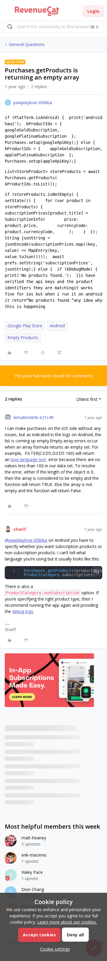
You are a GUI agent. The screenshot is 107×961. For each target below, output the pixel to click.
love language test (28, 459)
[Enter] (10, 27)
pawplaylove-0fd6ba (32, 102)
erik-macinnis (34, 855)
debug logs (22, 611)
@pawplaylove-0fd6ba (26, 540)
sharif (19, 529)
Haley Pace (32, 872)
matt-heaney (33, 838)
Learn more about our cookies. (67, 922)
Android (57, 325)
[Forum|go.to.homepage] (37, 11)
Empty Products (22, 337)
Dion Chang (32, 889)
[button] (6, 12)
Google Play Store (24, 325)
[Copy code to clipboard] (96, 571)
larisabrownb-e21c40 (33, 417)
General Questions (27, 44)
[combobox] (53, 27)
